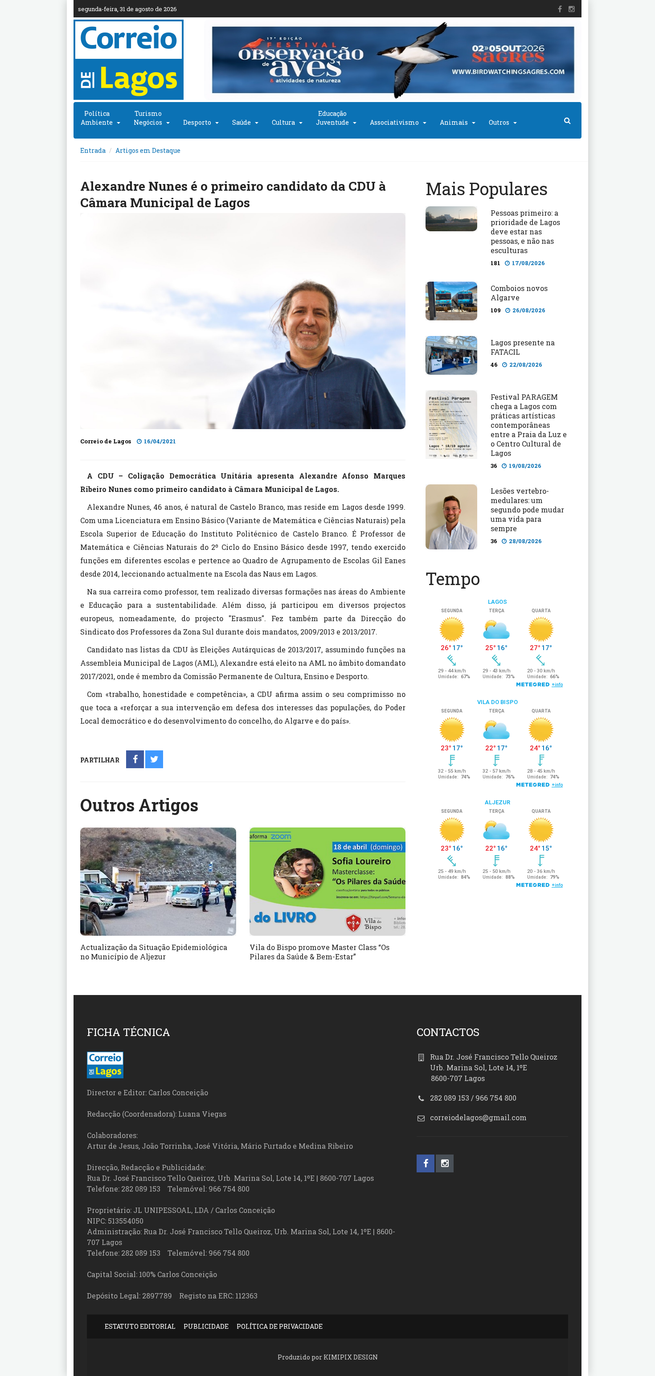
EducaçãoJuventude (332, 118)
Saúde (241, 122)
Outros (499, 122)
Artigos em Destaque (147, 150)
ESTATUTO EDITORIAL (140, 1326)
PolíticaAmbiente (97, 118)
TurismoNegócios (148, 118)
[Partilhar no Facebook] (135, 760)
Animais (454, 122)
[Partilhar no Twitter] (154, 760)
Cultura (283, 122)
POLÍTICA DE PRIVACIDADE (280, 1326)
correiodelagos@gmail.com (478, 1117)
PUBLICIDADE (206, 1326)
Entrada (93, 150)
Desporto (197, 122)
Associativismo (394, 122)
